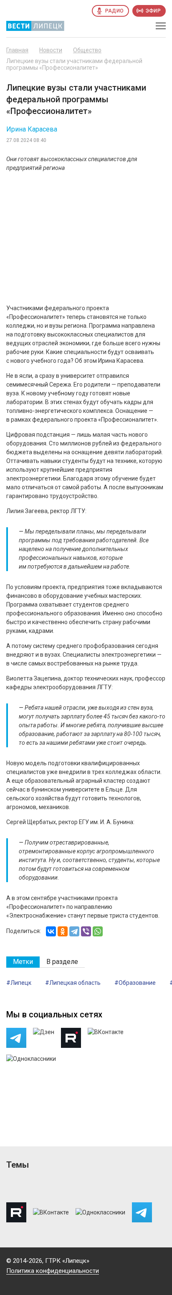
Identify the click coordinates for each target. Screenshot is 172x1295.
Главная (17, 50)
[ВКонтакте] (51, 931)
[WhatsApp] (98, 931)
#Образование (135, 982)
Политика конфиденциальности (52, 1271)
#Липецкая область (73, 982)
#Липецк (18, 982)
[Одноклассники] (63, 931)
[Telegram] (74, 931)
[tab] (23, 962)
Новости (50, 50)
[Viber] (86, 931)
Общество (87, 50)
